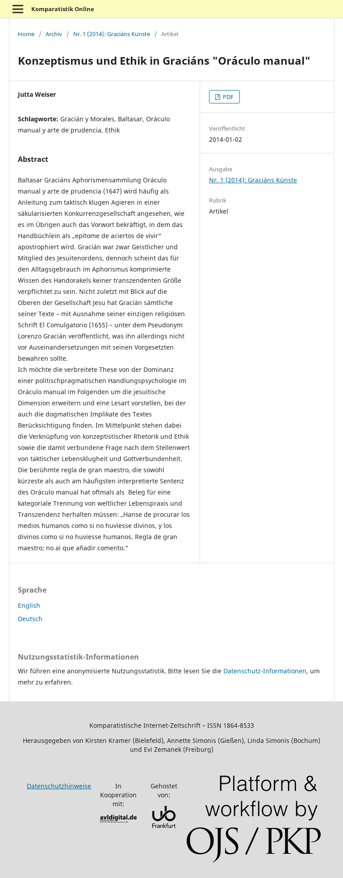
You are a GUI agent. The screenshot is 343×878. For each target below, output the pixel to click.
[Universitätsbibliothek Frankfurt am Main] (164, 825)
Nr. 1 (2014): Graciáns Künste (111, 34)
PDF (228, 97)
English (29, 605)
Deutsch (30, 618)
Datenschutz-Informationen (264, 671)
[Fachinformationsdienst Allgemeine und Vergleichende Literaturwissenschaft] (118, 820)
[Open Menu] (18, 9)
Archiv (54, 34)
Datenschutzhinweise (59, 786)
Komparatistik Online (62, 9)
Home (26, 34)
